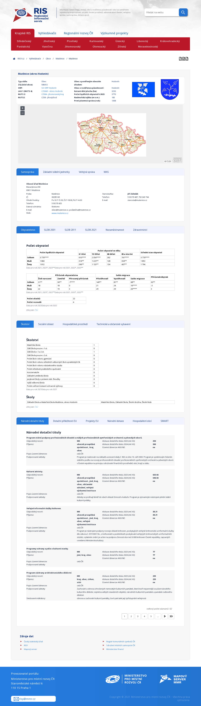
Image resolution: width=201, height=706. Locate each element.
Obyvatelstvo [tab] (28, 229)
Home (14, 58)
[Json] (187, 58)
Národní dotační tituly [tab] (32, 421)
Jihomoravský (73, 46)
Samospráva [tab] (27, 172)
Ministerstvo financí (115, 649)
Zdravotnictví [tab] (140, 229)
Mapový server (30, 649)
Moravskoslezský (148, 46)
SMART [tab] (165, 421)
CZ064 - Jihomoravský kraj (52, 94)
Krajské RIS (23, 33)
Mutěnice (60, 58)
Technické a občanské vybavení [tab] (113, 324)
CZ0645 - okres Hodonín (52, 91)
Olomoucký (99, 46)
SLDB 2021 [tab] (91, 229)
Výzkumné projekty (114, 33)
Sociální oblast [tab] (46, 324)
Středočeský (24, 41)
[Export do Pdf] (180, 58)
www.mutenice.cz (60, 213)
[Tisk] (184, 58)
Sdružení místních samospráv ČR (120, 645)
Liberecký (142, 41)
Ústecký (120, 41)
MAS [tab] (106, 172)
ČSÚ (36, 310)
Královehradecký (170, 41)
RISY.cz (21, 58)
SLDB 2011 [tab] (70, 229)
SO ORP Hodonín (49, 88)
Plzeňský (72, 41)
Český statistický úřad (33, 641)
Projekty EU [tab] (92, 421)
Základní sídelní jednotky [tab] (56, 172)
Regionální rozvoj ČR (78, 33)
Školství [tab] (25, 324)
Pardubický (23, 46)
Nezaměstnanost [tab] (115, 229)
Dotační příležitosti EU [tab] (65, 421)
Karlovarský (96, 41)
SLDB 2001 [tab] (50, 229)
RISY (26, 645)
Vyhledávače (47, 33)
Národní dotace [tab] (115, 421)
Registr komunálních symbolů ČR (120, 641)
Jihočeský (49, 41)
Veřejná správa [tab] (87, 172)
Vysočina (47, 46)
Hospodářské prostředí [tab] (75, 324)
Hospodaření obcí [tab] (142, 421)
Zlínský (122, 46)
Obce (48, 58)
